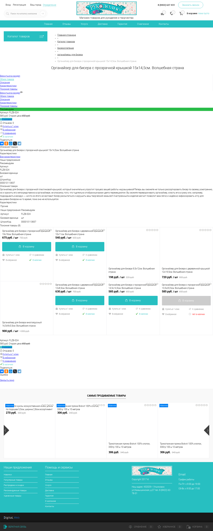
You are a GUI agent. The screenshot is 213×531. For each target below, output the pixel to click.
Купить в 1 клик (11, 126)
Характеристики (8, 102)
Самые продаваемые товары (106, 395)
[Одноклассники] (6, 143)
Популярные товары (13, 480)
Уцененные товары (12, 496)
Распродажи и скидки (14, 485)
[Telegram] (19, 143)
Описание (5, 99)
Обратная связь (17, 527)
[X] (15, 143)
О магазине (143, 24)
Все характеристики (10, 156)
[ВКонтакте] (2, 143)
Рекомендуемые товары (15, 490)
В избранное (9, 130)
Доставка (103, 24)
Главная (48, 24)
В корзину (7, 119)
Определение (49, 5)
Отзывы (67, 24)
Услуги (84, 24)
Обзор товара (7, 96)
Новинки (8, 474)
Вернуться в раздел (10, 93)
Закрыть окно (7, 380)
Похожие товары (8, 106)
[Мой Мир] (10, 143)
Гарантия (122, 24)
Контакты (164, 24)
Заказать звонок (190, 5)
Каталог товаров (18, 36)
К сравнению (9, 133)
